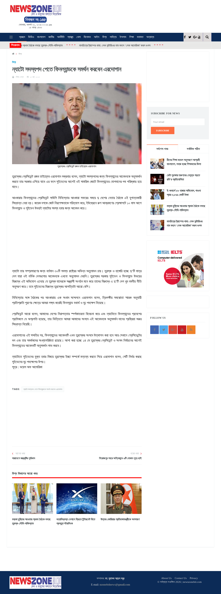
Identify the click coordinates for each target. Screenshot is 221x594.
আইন (96, 37)
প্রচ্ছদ (22, 37)
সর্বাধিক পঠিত (193, 149)
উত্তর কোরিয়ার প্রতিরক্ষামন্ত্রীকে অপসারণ (120, 519)
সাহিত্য (113, 37)
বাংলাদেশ (41, 37)
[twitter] (189, 37)
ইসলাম (123, 37)
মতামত (140, 37)
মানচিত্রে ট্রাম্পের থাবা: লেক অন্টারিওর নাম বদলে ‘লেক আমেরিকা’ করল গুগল (97, 45)
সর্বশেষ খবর (162, 149)
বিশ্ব (104, 37)
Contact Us (181, 578)
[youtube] (199, 37)
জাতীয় (51, 37)
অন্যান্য (150, 37)
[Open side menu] (11, 37)
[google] (194, 37)
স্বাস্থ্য (70, 37)
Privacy (194, 578)
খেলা (78, 37)
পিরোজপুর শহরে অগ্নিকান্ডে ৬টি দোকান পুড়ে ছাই (120, 458)
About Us (166, 578)
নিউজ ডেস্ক (19, 77)
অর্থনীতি (60, 37)
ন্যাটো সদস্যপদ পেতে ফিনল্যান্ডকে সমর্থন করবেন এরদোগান (42, 389)
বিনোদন (87, 37)
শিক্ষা (131, 37)
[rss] (191, 329)
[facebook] (185, 37)
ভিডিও (31, 37)
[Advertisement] (115, 15)
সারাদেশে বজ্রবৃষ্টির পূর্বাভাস (23, 458)
